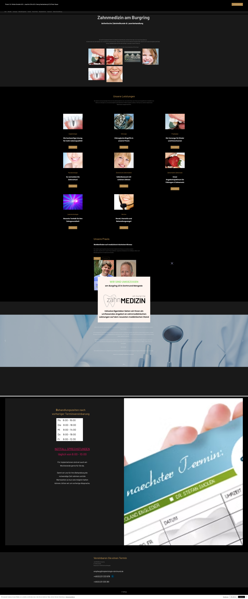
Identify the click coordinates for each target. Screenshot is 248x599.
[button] (172, 263)
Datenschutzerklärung (70, 597)
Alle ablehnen (233, 597)
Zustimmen (241, 597)
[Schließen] (246, 597)
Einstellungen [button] (226, 597)
